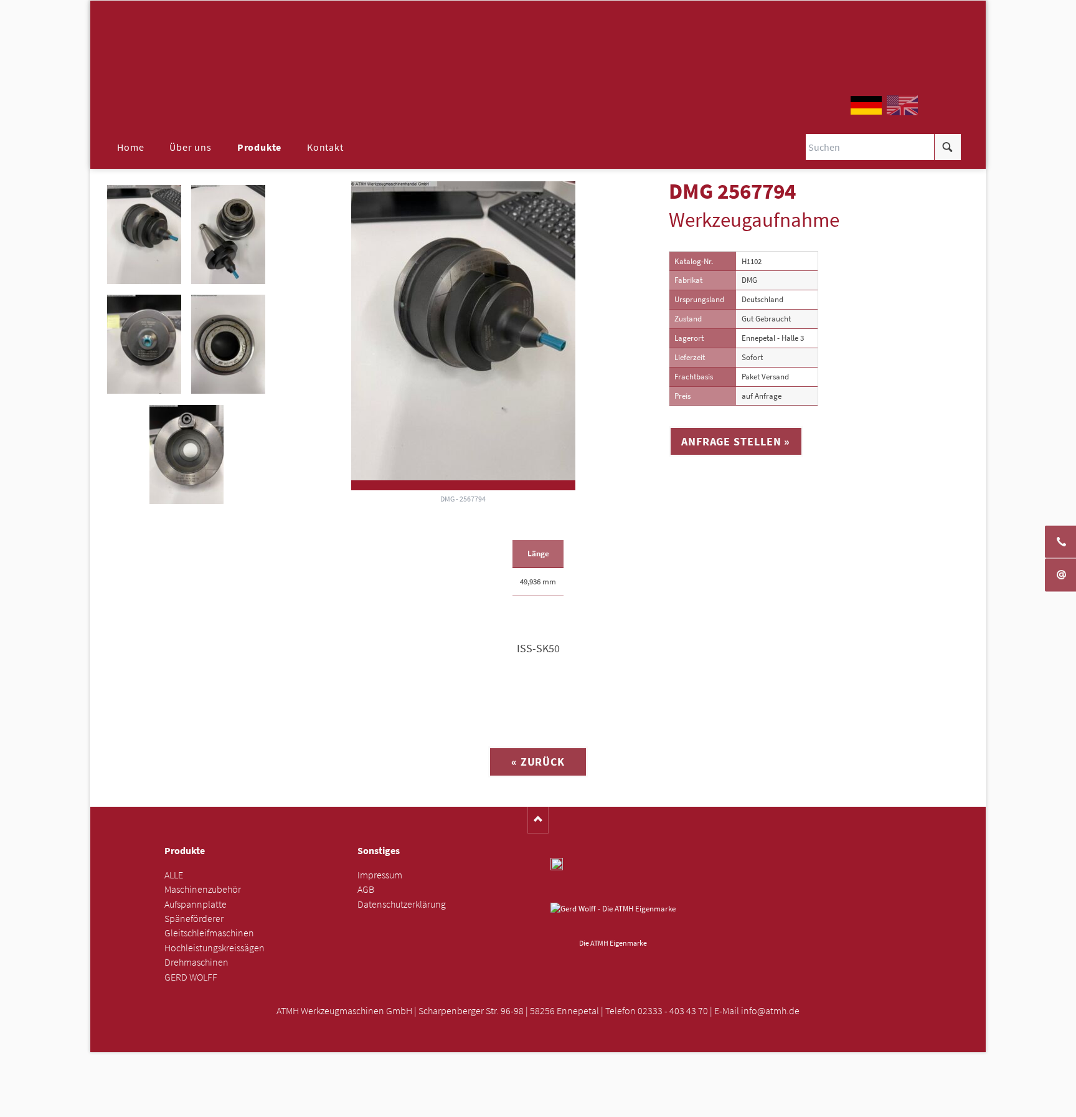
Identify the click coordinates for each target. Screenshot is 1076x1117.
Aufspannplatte (195, 904)
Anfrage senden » (538, 1103)
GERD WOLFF (190, 977)
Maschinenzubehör (202, 889)
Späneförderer (194, 918)
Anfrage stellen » (735, 441)
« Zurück (538, 761)
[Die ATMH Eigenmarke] (613, 918)
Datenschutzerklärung (401, 904)
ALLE (173, 875)
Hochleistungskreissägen (214, 948)
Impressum (379, 875)
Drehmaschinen (196, 962)
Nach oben (538, 820)
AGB (365, 889)
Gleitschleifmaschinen (209, 933)
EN (902, 105)
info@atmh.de (770, 1011)
